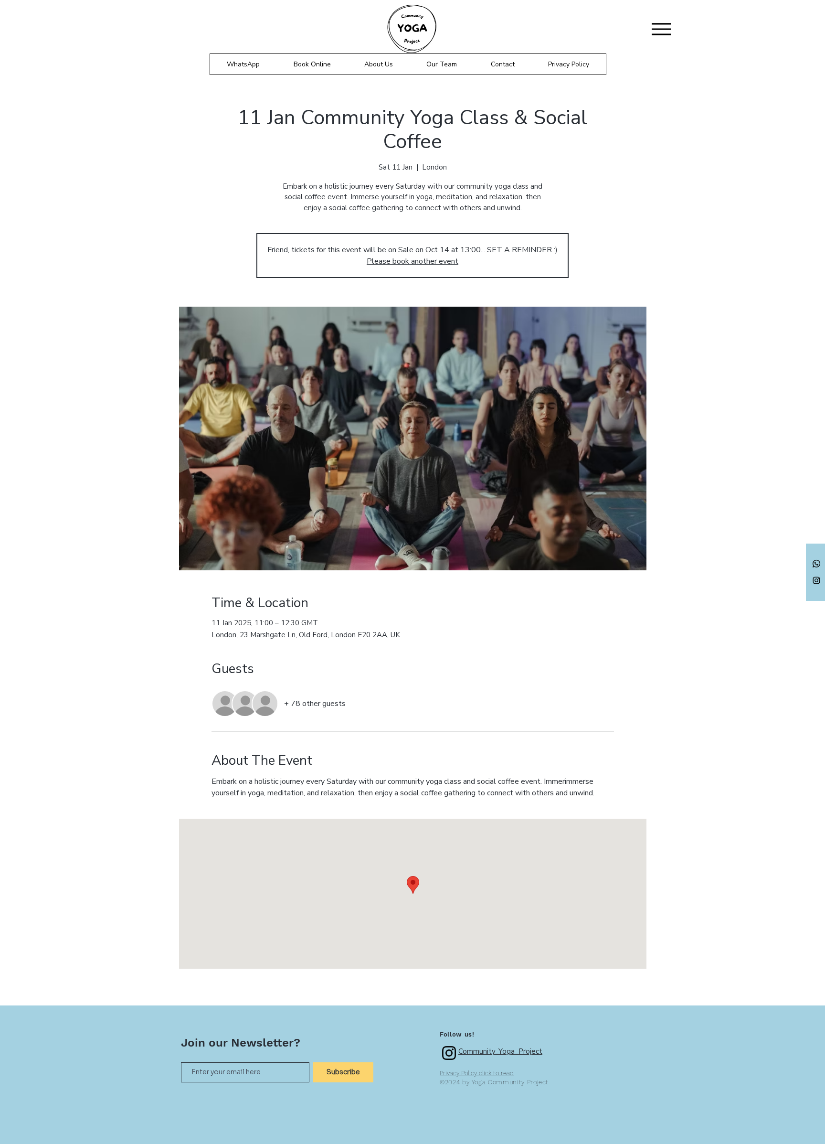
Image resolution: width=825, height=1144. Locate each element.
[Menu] (661, 28)
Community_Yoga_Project (500, 1051)
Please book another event (412, 261)
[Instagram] (816, 580)
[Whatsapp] (816, 563)
